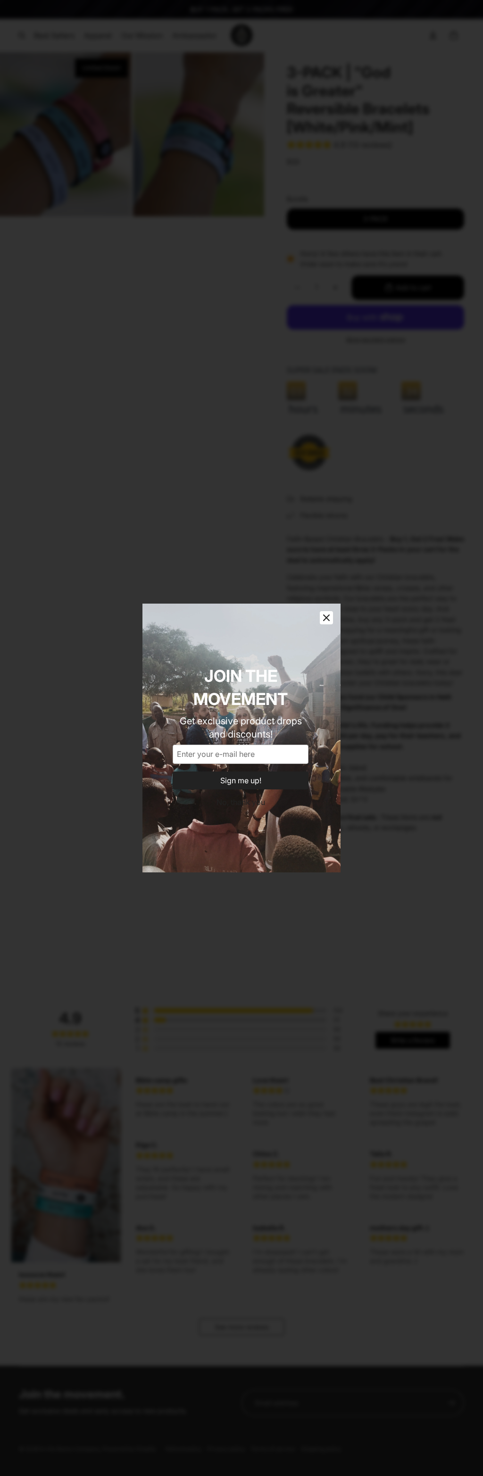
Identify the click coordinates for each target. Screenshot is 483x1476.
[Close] (326, 617)
